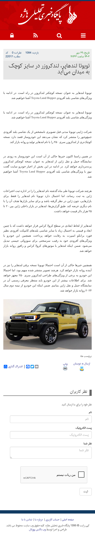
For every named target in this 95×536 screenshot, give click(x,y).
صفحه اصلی (68, 519)
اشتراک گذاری (15, 366)
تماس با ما (26, 519)
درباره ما (39, 519)
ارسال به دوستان (81, 363)
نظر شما (88, 444)
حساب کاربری (52, 519)
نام (90, 412)
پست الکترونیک (84, 428)
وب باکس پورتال (37, 529)
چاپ (65, 364)
